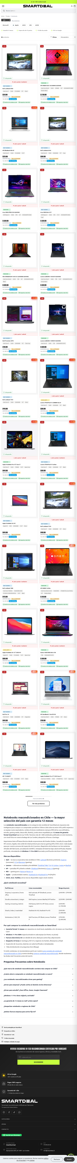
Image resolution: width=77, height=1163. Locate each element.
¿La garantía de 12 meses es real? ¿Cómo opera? (21, 1001)
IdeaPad (68, 865)
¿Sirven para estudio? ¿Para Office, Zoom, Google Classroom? (25, 990)
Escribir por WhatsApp (13, 1135)
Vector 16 (29, 871)
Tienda (8, 16)
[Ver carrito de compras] (74, 6)
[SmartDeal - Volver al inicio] (38, 6)
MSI (30, 25)
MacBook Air (33, 874)
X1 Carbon (55, 865)
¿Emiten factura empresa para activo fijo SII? (20, 1012)
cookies (31, 1160)
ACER (37, 25)
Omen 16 (50, 868)
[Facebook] (9, 1112)
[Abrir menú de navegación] (3, 6)
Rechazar (57, 1159)
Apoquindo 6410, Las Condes (39, 2)
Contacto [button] (5, 1129)
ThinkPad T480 (43, 865)
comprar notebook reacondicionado (45, 953)
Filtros (55, 37)
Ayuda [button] (4, 1124)
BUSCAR (3, 11)
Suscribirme (38, 1062)
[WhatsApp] (19, 1112)
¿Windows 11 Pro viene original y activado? (19, 996)
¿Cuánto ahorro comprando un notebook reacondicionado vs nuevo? (28, 974)
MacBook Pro (43, 874)
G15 (15, 862)
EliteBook (34, 868)
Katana (22, 871)
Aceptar (69, 1159)
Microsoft (6, 25)
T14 (49, 865)
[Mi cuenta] (72, 6)
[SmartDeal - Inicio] (38, 1101)
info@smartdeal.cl (49, 1150)
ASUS (24, 25)
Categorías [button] (6, 1119)
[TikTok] (14, 1112)
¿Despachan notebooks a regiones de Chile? (19, 1006)
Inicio (2, 16)
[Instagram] (4, 1112)
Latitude (43, 860)
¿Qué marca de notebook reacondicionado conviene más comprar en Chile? (30, 969)
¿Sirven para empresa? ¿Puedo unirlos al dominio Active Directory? (27, 985)
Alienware (21, 862)
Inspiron (63, 860)
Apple (17, 25)
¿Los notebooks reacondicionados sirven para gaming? (23, 979)
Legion (61, 865)
